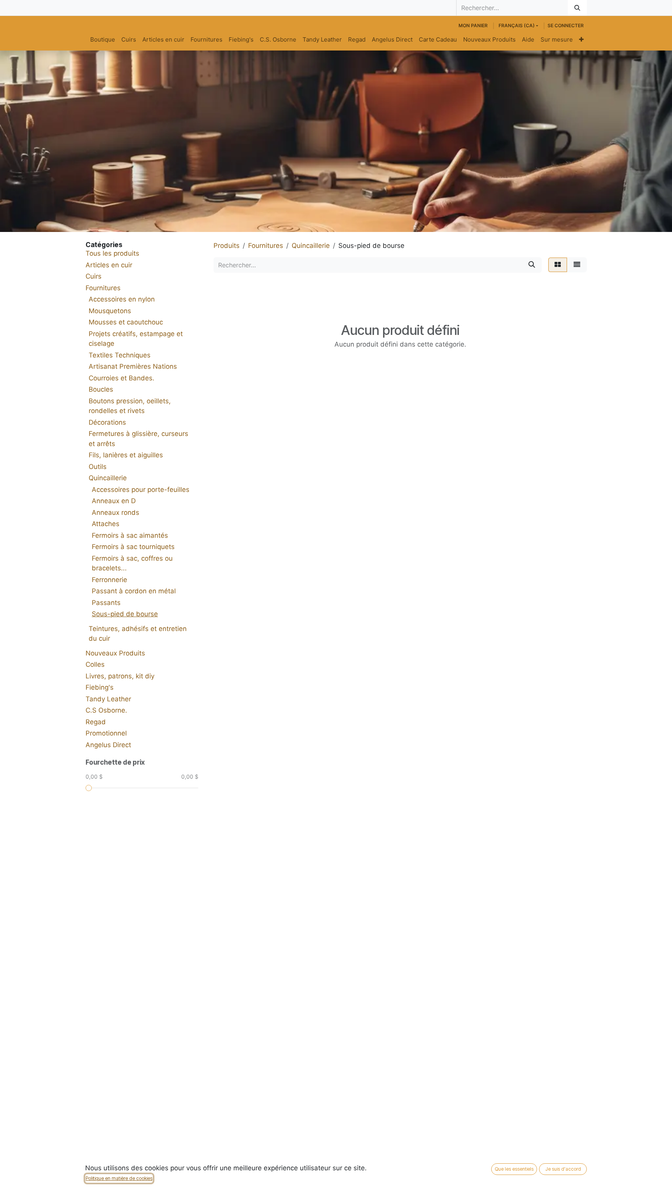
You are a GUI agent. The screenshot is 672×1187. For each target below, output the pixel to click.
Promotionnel (106, 733)
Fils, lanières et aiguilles (126, 455)
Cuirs (94, 276)
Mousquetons (110, 311)
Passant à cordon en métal (134, 591)
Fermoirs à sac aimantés (130, 535)
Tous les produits (112, 253)
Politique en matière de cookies (119, 1178)
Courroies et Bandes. (121, 378)
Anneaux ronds (115, 512)
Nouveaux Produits (115, 653)
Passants (106, 603)
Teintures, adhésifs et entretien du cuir (138, 634)
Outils (98, 467)
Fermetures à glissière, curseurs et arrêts (138, 439)
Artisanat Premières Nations (133, 366)
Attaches (105, 524)
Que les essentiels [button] (514, 1169)
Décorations (107, 422)
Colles (95, 664)
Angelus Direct (108, 745)
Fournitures (103, 288)
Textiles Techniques (119, 355)
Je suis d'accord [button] (563, 1169)
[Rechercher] (577, 8)
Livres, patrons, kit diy (120, 676)
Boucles (101, 389)
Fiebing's (100, 687)
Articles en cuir (109, 265)
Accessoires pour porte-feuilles (140, 489)
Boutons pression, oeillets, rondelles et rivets (130, 406)
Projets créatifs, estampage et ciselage (136, 339)
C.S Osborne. (106, 710)
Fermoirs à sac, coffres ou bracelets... (132, 563)
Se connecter (566, 25)
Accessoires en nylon (122, 299)
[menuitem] (102, 39)
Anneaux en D (114, 501)
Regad (96, 722)
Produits (227, 245)
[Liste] (577, 265)
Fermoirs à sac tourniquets (133, 547)
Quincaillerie (108, 478)
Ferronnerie (109, 580)
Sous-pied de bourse (125, 614)
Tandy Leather (108, 699)
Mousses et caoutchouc (126, 322)
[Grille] (557, 265)
